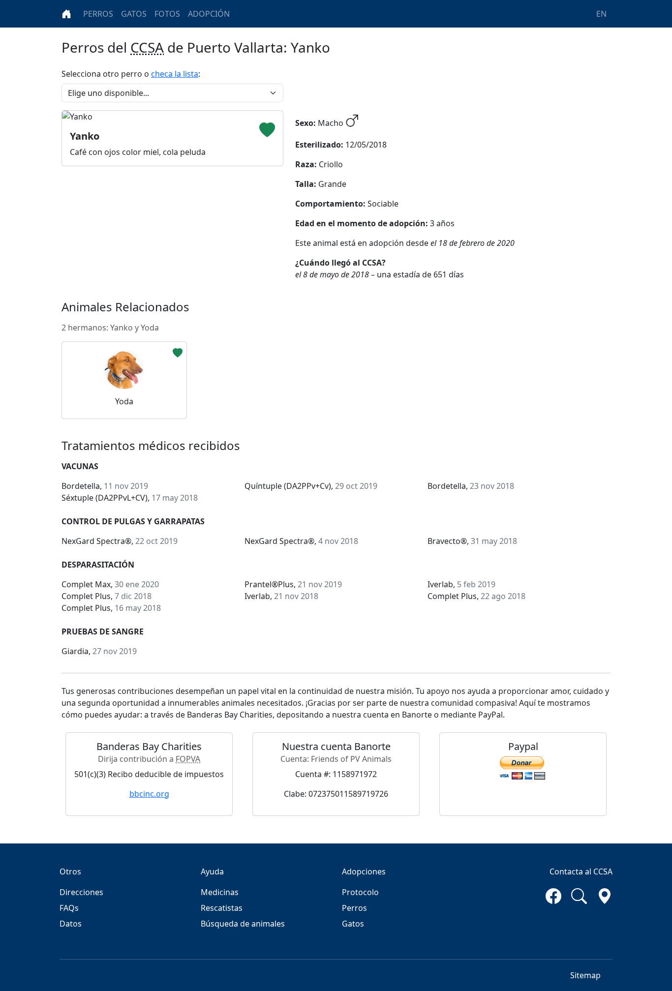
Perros (354, 907)
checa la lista (174, 73)
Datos (71, 923)
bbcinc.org (149, 793)
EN (601, 13)
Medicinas (220, 892)
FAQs (69, 907)
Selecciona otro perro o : (130, 73)
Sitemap (585, 975)
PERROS (98, 13)
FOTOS (167, 13)
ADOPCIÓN (209, 13)
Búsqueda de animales (243, 923)
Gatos (353, 923)
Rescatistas (222, 907)
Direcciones (81, 892)
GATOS (134, 13)
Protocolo (360, 892)
